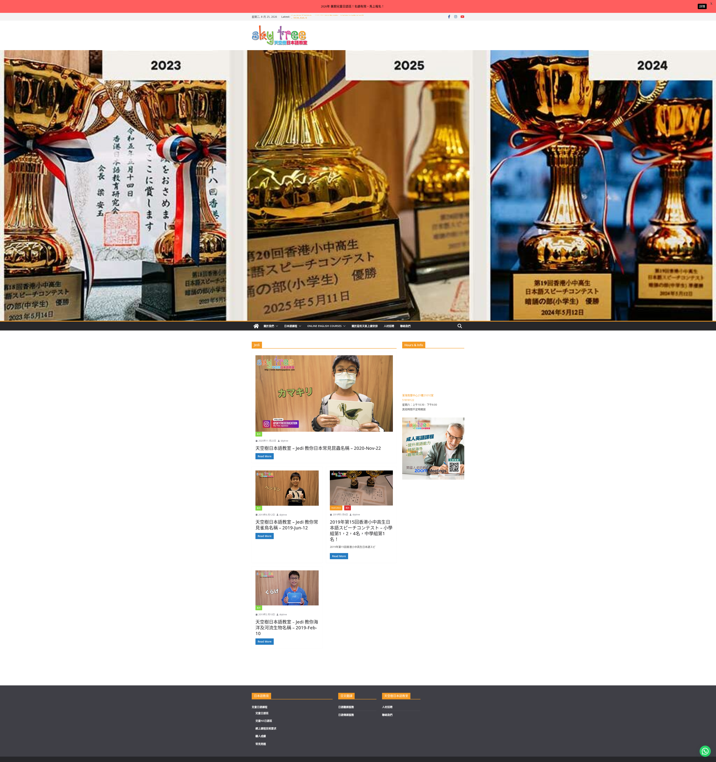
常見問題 (260, 744)
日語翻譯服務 (346, 707)
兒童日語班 (261, 713)
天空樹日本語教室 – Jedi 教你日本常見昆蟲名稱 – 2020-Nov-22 (318, 448)
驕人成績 (260, 736)
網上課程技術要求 (265, 728)
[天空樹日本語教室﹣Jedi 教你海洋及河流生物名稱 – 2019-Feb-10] (287, 587)
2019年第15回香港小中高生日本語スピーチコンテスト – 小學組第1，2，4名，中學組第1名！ (361, 530)
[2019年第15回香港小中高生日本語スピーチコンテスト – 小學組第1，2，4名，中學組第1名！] (361, 488)
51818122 (408, 400)
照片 (347, 508)
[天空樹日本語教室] (256, 326)
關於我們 (269, 326)
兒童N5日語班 (263, 720)
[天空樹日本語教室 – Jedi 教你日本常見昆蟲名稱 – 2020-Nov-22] (324, 393)
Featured (336, 508)
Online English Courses (324, 326)
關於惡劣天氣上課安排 (365, 326)
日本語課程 (290, 326)
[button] (276, 326)
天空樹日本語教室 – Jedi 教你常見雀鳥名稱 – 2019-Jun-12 (286, 525)
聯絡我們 (405, 326)
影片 (259, 434)
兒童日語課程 (259, 707)
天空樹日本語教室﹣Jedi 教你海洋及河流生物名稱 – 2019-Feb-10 (286, 627)
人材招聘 (389, 326)
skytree (284, 440)
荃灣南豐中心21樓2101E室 (418, 395)
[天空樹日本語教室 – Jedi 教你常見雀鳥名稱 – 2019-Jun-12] (287, 488)
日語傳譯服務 (346, 715)
